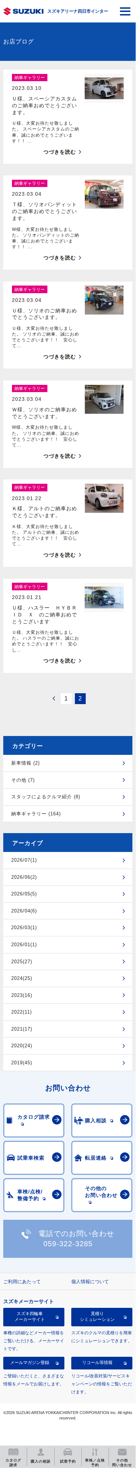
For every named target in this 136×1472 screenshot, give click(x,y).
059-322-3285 (68, 1244)
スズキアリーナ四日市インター (77, 11)
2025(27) (21, 961)
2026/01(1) (24, 944)
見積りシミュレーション (97, 1316)
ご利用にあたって (22, 1281)
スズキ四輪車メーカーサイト (29, 1316)
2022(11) (21, 1012)
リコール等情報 (97, 1362)
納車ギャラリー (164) (36, 813)
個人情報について (90, 1281)
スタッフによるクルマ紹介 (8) (45, 796)
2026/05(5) (24, 894)
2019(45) (21, 1062)
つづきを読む (59, 152)
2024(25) (21, 978)
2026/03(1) (24, 927)
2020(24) (21, 1045)
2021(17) (21, 1029)
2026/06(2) (24, 877)
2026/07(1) (24, 860)
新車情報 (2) (25, 763)
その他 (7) (23, 780)
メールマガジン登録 (29, 1362)
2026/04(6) (24, 911)
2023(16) (21, 995)
